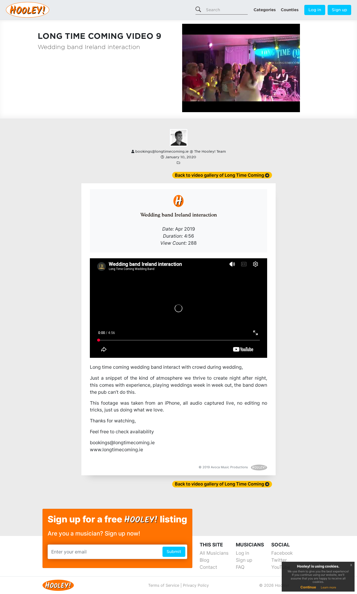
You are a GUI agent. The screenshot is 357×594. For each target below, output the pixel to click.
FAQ (240, 567)
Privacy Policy (196, 585)
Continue (308, 587)
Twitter (279, 560)
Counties (289, 10)
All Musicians (214, 553)
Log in (314, 10)
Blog (204, 560)
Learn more (328, 587)
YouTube (280, 567)
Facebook (282, 553)
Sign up (339, 10)
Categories (265, 10)
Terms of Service (163, 585)
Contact (208, 567)
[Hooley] (56, 585)
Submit (174, 551)
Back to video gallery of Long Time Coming (219, 175)
